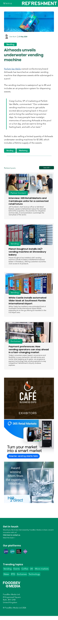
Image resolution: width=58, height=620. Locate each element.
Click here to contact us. (11, 535)
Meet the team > (9, 538)
